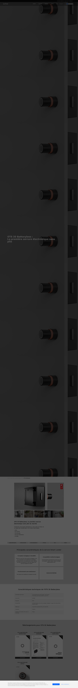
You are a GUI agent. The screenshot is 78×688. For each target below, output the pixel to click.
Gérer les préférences (65, 684)
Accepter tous (56, 684)
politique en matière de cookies (30, 685)
